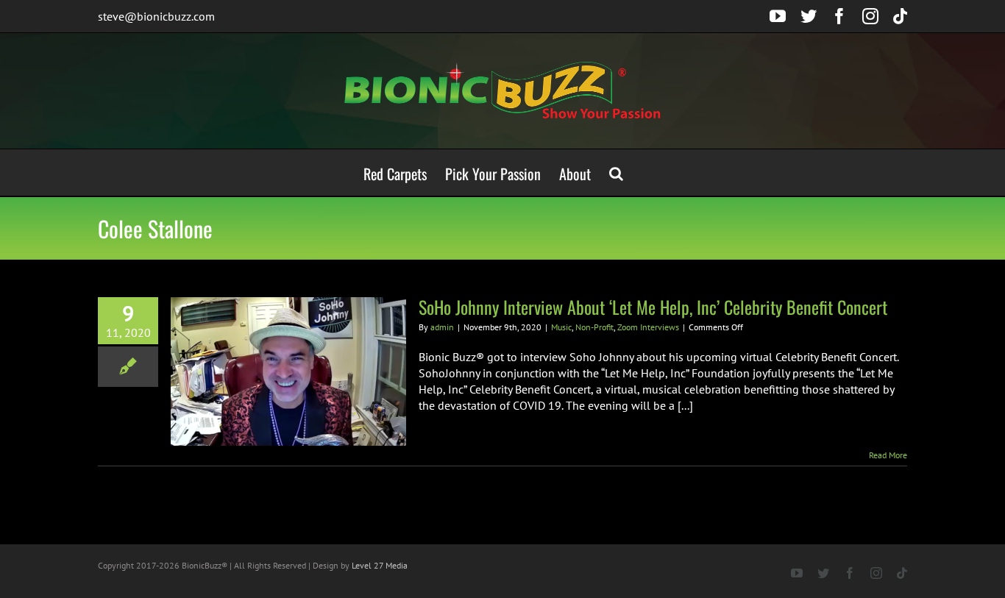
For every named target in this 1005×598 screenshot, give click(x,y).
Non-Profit (594, 326)
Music (561, 326)
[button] (616, 172)
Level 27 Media (380, 565)
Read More (888, 454)
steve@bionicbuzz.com (156, 16)
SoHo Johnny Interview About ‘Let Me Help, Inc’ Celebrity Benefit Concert (653, 306)
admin (442, 326)
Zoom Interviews (648, 326)
